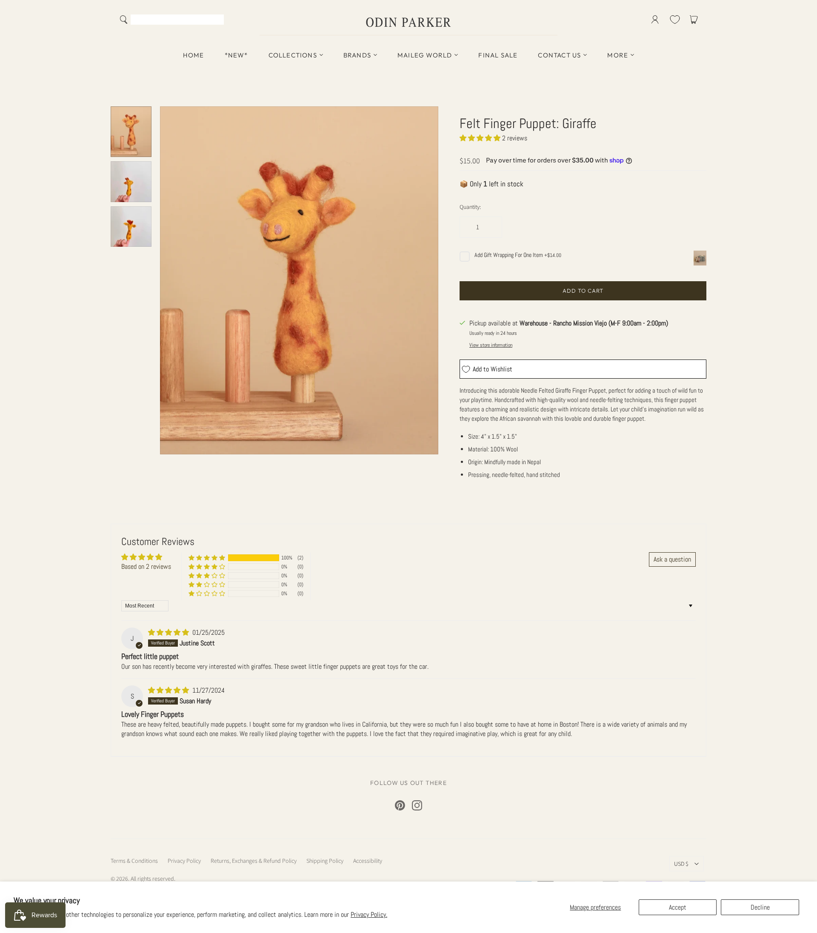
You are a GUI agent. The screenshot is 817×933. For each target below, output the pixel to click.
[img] (169, 632)
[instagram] (417, 805)
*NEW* (236, 55)
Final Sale (497, 55)
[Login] (655, 19)
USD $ (681, 863)
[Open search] (124, 19)
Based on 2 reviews (146, 566)
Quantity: (470, 207)
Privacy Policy (184, 861)
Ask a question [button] (672, 559)
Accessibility (367, 861)
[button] (481, 138)
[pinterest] (400, 805)
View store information (490, 345)
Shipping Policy (324, 861)
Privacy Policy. (369, 914)
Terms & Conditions (134, 861)
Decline (760, 907)
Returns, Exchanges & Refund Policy (254, 861)
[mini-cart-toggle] (695, 19)
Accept (677, 907)
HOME (193, 55)
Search (215, 20)
